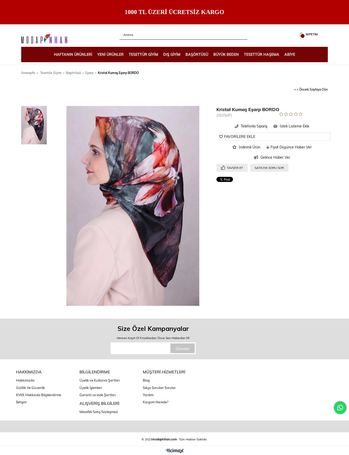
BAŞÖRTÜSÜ (196, 54)
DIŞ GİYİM (171, 54)
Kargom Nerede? (155, 402)
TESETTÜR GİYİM (143, 54)
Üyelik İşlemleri (90, 387)
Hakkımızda (25, 380)
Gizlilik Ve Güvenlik (30, 387)
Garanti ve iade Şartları (97, 395)
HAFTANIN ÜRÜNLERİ (73, 54)
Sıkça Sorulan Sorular (159, 387)
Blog (146, 380)
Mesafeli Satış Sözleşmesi (98, 411)
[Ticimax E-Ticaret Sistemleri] (175, 451)
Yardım (148, 395)
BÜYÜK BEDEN (226, 54)
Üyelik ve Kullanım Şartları (99, 380)
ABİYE (289, 54)
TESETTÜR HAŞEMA (261, 54)
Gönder (183, 348)
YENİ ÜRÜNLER (110, 54)
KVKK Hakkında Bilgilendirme (38, 395)
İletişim (21, 402)
